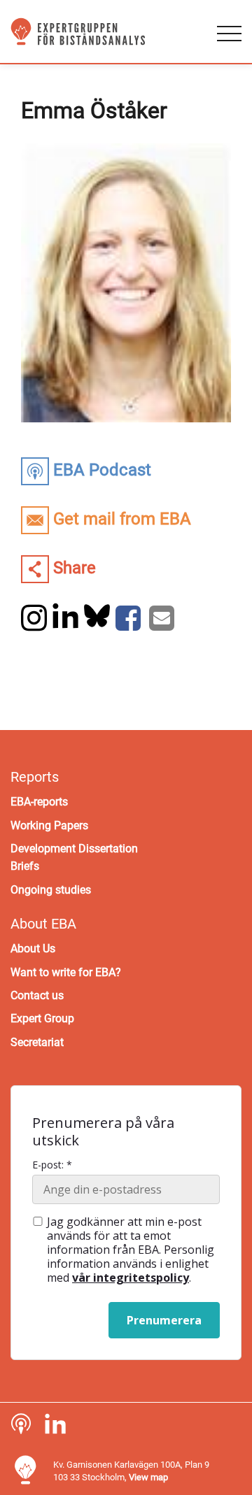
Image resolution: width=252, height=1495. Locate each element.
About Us (32, 948)
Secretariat (37, 1042)
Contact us (37, 995)
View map (148, 1477)
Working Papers (49, 825)
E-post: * (52, 1165)
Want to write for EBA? (65, 972)
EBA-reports (39, 801)
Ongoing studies (50, 889)
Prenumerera (164, 1320)
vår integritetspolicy (130, 1277)
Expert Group (42, 1018)
